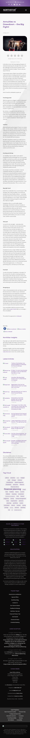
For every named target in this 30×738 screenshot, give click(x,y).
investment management (10, 496)
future (17, 491)
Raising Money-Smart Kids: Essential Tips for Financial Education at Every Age (17, 399)
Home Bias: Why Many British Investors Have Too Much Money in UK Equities (18, 379)
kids (18, 496)
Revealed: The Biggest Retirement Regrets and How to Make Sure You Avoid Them (18, 442)
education (15, 484)
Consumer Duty (22, 711)
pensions (21, 500)
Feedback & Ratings (15, 608)
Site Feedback (11, 720)
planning (9, 503)
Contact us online (18, 696)
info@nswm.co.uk (16, 690)
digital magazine (19, 482)
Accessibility (19, 720)
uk (12, 510)
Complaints (21, 715)
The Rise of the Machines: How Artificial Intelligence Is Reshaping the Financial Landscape (18, 365)
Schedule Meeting (15, 622)
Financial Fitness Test (15, 614)
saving (24, 505)
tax (9, 510)
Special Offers (15, 597)
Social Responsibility (11, 717)
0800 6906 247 (17, 687)
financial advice (15, 486)
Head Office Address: (15, 672)
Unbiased (19, 316)
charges (14, 480)
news (7, 500)
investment (21, 494)
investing (14, 494)
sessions (17, 507)
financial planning (12, 489)
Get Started (15, 616)
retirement (6, 505)
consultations (9, 482)
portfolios (15, 503)
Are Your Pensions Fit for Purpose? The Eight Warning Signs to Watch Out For (19, 415)
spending (23, 507)
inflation (8, 494)
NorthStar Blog (15, 600)
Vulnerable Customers (11, 715)
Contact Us (15, 602)
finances (22, 484)
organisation (14, 500)
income (22, 491)
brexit (18, 477)
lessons (22, 496)
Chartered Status (15, 619)
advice (7, 477)
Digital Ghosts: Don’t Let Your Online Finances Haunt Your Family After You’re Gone (18, 386)
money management (21, 498)
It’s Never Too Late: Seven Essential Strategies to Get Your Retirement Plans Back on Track (19, 372)
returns (13, 505)
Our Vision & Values (15, 605)
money (12, 498)
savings (6, 507)
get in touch (13, 309)
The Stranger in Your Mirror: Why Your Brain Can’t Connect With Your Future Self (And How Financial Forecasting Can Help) (19, 407)
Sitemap (21, 717)
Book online (19, 693)
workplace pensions (17, 510)
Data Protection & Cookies (10, 711)
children (20, 480)
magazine (6, 498)
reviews (19, 505)
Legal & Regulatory (15, 709)
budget (22, 477)
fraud (24, 489)
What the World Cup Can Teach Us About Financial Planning (19, 392)
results (21, 503)
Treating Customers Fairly (15, 713)
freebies (12, 491)
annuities (12, 477)
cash (9, 480)
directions (9, 684)
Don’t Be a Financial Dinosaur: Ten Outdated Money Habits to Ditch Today (18, 435)
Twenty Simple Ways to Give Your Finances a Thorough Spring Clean (18, 421)
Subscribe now (6, 351)
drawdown (8, 484)
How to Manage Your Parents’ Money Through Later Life (18, 427)
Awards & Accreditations (15, 594)
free (7, 491)
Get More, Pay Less (15, 611)
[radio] (8, 55)
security (11, 507)
